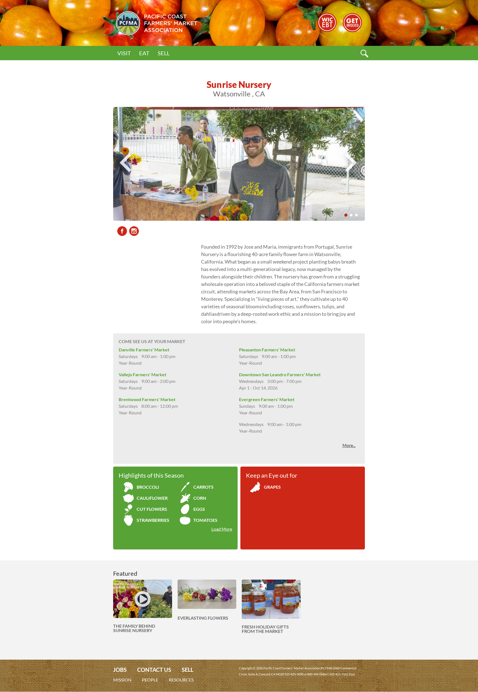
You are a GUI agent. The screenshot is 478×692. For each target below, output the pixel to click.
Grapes (272, 487)
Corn (199, 498)
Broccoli (148, 487)
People (150, 679)
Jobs (120, 670)
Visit (124, 53)
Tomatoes (205, 520)
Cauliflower (152, 498)
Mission (122, 679)
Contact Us (154, 670)
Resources (181, 679)
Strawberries (153, 520)
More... (348, 445)
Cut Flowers (152, 509)
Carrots (203, 487)
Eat (144, 53)
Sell (164, 53)
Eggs (199, 509)
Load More (221, 529)
